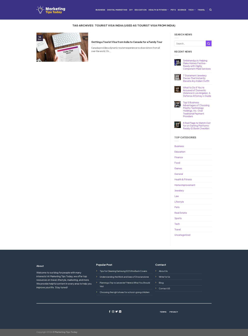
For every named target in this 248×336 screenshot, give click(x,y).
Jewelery (179, 190)
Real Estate (180, 212)
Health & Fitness (158, 10)
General (178, 173)
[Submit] (209, 43)
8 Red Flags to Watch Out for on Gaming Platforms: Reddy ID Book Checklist (197, 125)
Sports (178, 218)
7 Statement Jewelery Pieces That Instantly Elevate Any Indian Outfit (196, 78)
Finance (178, 157)
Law (176, 196)
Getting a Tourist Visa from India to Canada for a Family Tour (126, 41)
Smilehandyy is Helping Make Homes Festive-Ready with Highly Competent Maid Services (197, 64)
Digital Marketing (117, 10)
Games (178, 168)
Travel (201, 10)
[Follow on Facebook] (109, 311)
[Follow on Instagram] (113, 311)
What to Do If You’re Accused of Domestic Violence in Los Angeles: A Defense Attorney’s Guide (197, 91)
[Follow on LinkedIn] (120, 311)
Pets (173, 10)
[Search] (210, 10)
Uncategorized (182, 234)
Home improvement (184, 184)
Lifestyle (179, 201)
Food (177, 162)
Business (100, 10)
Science (182, 10)
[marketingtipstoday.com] (50, 10)
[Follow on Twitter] (116, 311)
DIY (131, 10)
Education (141, 10)
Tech (191, 10)
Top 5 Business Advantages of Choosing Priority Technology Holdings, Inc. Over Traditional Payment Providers (196, 109)
